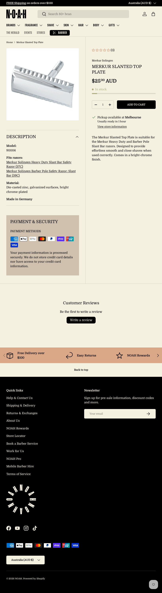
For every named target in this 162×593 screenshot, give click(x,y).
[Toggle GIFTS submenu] (118, 25)
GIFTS (112, 25)
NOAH (18, 578)
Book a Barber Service (22, 443)
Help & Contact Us (19, 398)
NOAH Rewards (17, 428)
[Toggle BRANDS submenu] (18, 25)
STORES (41, 33)
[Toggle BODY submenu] (102, 25)
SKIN (66, 25)
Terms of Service (18, 474)
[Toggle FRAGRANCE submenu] (41, 25)
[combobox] (83, 14)
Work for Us (15, 451)
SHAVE (50, 25)
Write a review (81, 320)
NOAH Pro (13, 459)
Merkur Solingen (102, 60)
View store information (112, 126)
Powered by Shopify (34, 578)
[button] (153, 14)
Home (9, 42)
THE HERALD (12, 33)
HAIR (81, 25)
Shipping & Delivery (20, 405)
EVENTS (28, 33)
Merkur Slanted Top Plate (29, 42)
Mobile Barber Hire (20, 466)
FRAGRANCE (31, 25)
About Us (13, 420)
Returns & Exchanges (22, 413)
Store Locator (15, 436)
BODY (96, 25)
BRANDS (10, 25)
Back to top (81, 369)
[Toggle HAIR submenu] (86, 25)
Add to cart (136, 104)
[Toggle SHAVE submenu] (57, 25)
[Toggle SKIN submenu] (72, 25)
